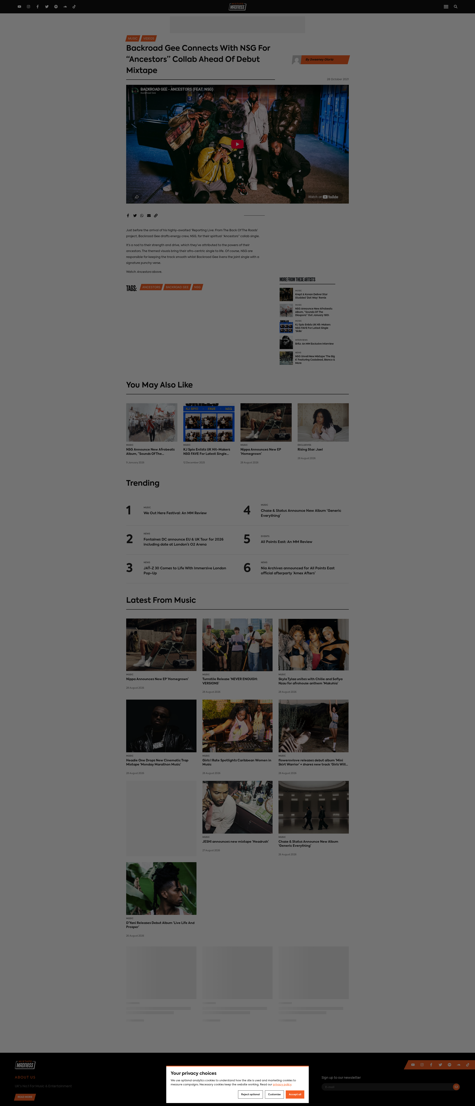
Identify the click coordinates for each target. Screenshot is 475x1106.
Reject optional (250, 1094)
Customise (274, 1094)
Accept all (295, 1094)
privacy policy (282, 1084)
